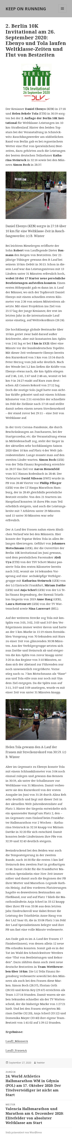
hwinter (41, 1062)
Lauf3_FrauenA (16, 1050)
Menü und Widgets (62, 12)
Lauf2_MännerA (17, 1041)
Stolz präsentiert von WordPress (24, 1132)
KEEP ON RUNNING (26, 8)
